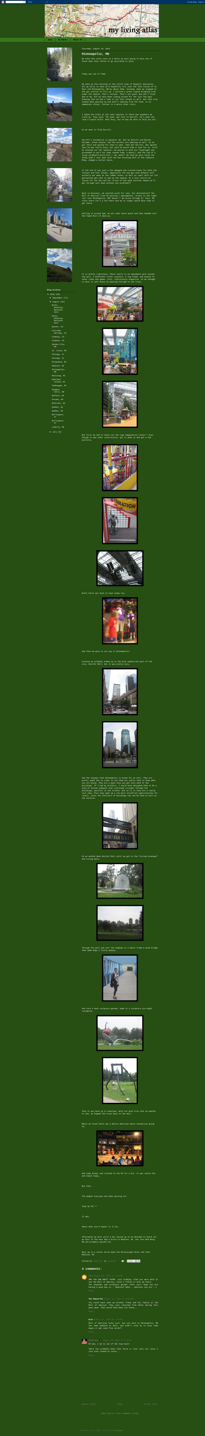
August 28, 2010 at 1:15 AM (117, 1340)
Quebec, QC (57, 407)
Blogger (119, 1430)
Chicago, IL (58, 354)
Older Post (151, 1404)
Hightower (94, 1340)
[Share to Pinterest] (139, 1261)
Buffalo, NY (58, 396)
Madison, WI (58, 366)
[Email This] (128, 1261)
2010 (53, 294)
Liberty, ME (58, 427)
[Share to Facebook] (136, 1261)
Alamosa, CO (58, 337)
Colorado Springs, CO (59, 332)
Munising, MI (58, 376)
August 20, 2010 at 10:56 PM (118, 1299)
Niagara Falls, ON (58, 390)
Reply (91, 1291)
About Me (77, 40)
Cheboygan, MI (59, 385)
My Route (62, 40)
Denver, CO (57, 327)
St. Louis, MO (59, 350)
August (56, 302)
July (55, 432)
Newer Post (89, 1404)
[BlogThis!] (131, 1261)
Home (50, 40)
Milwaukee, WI (59, 362)
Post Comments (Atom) (128, 1413)
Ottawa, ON (57, 399)
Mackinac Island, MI (58, 380)
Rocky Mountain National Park (57, 308)
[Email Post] (123, 1261)
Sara (91, 1276)
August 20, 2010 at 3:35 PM (108, 1276)
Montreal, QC (58, 403)
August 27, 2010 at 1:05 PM (108, 1320)
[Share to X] (133, 1261)
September (58, 298)
